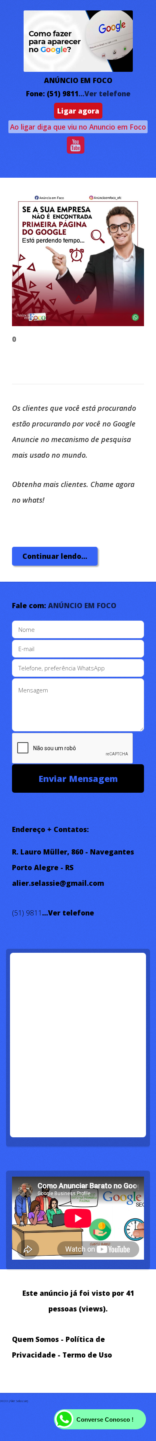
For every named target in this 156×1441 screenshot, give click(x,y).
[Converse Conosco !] (136, 1425)
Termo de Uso (87, 1355)
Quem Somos (35, 1339)
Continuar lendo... (54, 556)
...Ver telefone (104, 93)
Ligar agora (78, 111)
